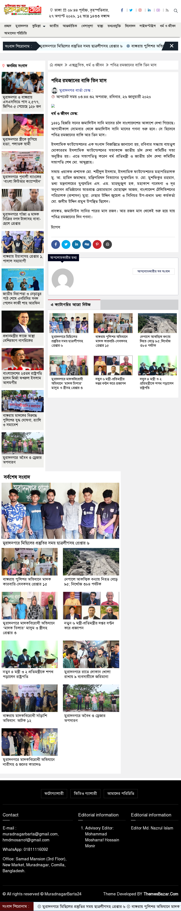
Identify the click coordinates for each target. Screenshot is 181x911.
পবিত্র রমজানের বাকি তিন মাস (133, 65)
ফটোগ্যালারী (54, 793)
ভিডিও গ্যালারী (85, 793)
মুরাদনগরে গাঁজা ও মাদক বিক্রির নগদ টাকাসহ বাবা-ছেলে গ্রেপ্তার (22, 219)
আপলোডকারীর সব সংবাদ (153, 271)
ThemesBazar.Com (160, 894)
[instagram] (140, 10)
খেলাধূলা (87, 26)
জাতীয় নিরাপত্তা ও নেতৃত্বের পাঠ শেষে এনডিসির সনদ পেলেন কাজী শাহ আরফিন (22, 299)
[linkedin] (149, 10)
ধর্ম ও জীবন (167, 26)
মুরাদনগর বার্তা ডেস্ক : (75, 90)
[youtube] (158, 10)
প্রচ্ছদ (7, 26)
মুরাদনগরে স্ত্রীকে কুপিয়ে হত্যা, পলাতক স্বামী (20, 141)
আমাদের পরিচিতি (15, 33)
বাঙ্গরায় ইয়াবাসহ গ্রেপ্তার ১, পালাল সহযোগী (23, 258)
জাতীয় (54, 26)
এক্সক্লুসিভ (76, 65)
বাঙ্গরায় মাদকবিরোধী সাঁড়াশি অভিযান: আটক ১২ (25, 718)
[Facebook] (55, 244)
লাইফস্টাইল (148, 26)
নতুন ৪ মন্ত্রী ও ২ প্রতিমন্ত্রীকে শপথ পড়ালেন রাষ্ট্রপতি (156, 383)
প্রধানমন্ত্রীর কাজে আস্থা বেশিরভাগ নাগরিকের (19, 338)
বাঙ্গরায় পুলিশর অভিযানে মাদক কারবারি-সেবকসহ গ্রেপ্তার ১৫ (112, 341)
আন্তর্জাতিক (70, 26)
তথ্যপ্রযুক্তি (114, 26)
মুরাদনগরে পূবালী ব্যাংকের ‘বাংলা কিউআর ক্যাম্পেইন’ (22, 179)
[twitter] (131, 10)
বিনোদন (130, 26)
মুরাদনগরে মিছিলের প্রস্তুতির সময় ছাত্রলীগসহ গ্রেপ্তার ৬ (59, 46)
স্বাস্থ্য (100, 26)
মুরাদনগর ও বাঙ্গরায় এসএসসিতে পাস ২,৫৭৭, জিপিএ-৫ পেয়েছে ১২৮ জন (22, 102)
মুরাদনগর (21, 26)
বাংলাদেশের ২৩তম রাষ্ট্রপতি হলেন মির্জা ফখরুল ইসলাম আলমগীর (22, 378)
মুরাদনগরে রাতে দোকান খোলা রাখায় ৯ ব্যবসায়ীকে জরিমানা (87, 674)
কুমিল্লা (36, 26)
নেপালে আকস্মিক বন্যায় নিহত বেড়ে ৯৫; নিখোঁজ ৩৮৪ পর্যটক (155, 341)
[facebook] (122, 10)
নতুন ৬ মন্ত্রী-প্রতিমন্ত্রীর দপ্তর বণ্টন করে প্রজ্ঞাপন (111, 381)
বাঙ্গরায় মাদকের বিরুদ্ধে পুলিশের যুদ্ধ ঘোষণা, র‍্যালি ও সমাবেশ (22, 420)
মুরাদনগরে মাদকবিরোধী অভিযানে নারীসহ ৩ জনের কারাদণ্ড (29, 762)
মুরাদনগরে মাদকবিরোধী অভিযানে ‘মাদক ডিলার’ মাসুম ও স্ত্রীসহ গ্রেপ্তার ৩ (67, 383)
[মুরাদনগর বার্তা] (23, 9)
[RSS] (167, 10)
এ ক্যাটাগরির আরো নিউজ (71, 304)
